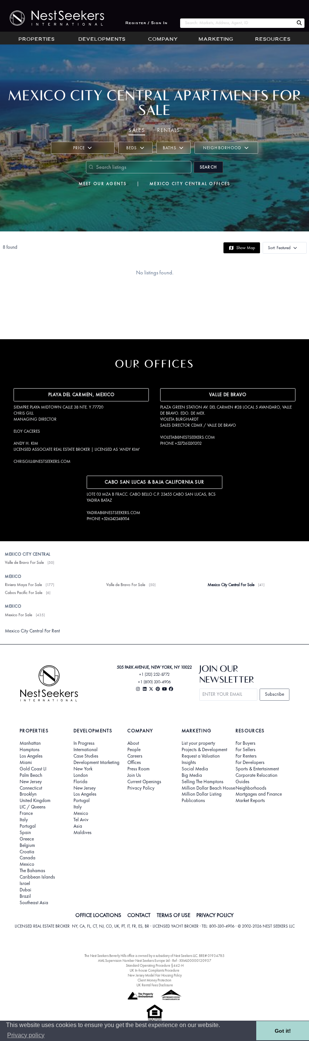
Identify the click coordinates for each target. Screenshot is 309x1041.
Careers (134, 756)
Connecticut (31, 788)
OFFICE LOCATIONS (98, 915)
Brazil (25, 896)
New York (82, 769)
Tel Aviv (81, 820)
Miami (26, 762)
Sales (136, 130)
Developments (101, 39)
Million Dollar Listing (202, 794)
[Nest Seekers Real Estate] (52, 18)
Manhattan (30, 743)
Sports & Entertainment (257, 769)
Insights (189, 762)
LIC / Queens (33, 807)
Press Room (138, 769)
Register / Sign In (146, 23)
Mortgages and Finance (259, 794)
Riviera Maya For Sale (23, 584)
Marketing (216, 39)
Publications (193, 801)
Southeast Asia (34, 903)
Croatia (27, 852)
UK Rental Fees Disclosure (154, 985)
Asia (77, 826)
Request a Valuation (201, 756)
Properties (36, 39)
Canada (27, 858)
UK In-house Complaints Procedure (154, 970)
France (26, 813)
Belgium (27, 845)
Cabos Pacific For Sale (23, 592)
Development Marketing (96, 762)
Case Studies (85, 756)
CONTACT (138, 915)
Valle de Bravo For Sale (24, 562)
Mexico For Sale (18, 614)
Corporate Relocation (256, 775)
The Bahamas (32, 871)
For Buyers (245, 743)
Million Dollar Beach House (208, 788)
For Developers (250, 762)
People (134, 750)
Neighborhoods (251, 788)
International (85, 750)
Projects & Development (204, 750)
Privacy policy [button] (25, 1035)
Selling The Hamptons (202, 782)
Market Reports (250, 801)
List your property (198, 743)
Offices (134, 762)
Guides (242, 782)
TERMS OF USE (173, 915)
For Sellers (245, 750)
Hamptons (30, 750)
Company (163, 39)
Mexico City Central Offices (190, 183)
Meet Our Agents (103, 183)
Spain (25, 833)
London (80, 775)
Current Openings (144, 782)
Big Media (192, 775)
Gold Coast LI (33, 769)
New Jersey (31, 782)
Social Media (195, 769)
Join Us (134, 775)
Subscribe (274, 694)
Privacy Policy (140, 788)
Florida (80, 782)
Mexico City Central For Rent (32, 631)
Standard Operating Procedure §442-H (155, 965)
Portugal (28, 826)
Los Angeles (31, 756)
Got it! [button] (283, 1031)
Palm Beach (31, 775)
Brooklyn (28, 794)
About (133, 743)
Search (208, 167)
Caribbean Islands (37, 877)
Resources (273, 39)
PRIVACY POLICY (215, 915)
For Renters (246, 756)
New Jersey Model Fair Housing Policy (155, 975)
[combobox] (237, 23)
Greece (27, 839)
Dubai (25, 890)
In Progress (84, 743)
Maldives (82, 833)
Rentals (168, 130)
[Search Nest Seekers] (299, 23)
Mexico (27, 864)
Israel (25, 883)
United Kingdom (35, 801)
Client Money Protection (154, 980)
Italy (24, 820)
